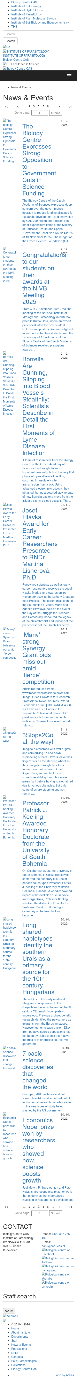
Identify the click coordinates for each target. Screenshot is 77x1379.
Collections (18, 1365)
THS (14, 26)
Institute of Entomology (26, 6)
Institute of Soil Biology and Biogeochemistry (40, 22)
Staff (14, 1340)
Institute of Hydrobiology (27, 10)
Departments (19, 1336)
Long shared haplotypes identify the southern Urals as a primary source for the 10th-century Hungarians (38, 958)
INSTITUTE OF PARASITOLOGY (24, 55)
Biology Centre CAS (24, 2)
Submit (55, 113)
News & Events (21, 1344)
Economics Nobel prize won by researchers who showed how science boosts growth (38, 1149)
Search (10, 41)
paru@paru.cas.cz (54, 1246)
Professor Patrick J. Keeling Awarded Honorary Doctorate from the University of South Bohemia (35, 833)
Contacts (17, 1357)
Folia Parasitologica (24, 1361)
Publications (19, 1349)
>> (70, 106)
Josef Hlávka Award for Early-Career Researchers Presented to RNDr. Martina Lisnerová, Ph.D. (40, 543)
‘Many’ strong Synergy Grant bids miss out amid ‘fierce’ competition (38, 658)
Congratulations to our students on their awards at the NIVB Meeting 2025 (44, 278)
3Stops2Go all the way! (37, 738)
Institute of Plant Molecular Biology (33, 18)
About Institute (20, 1332)
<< (6, 106)
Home (15, 1328)
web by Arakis (65, 1375)
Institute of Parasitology (26, 14)
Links (14, 1353)
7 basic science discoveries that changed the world (37, 1070)
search (9, 1311)
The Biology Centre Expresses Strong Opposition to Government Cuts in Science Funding (39, 159)
